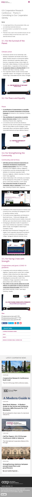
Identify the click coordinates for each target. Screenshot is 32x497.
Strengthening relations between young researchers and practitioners (15, 466)
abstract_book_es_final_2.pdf (9, 318)
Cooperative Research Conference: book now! (16, 379)
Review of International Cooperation (12, 340)
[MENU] (29, 2)
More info (21, 491)
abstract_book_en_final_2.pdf (9, 316)
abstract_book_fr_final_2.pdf (9, 319)
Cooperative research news (10, 331)
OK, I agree (3, 494)
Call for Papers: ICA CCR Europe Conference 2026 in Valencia (14, 437)
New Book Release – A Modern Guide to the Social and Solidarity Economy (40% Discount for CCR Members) (15, 407)
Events (4, 337)
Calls (4, 334)
